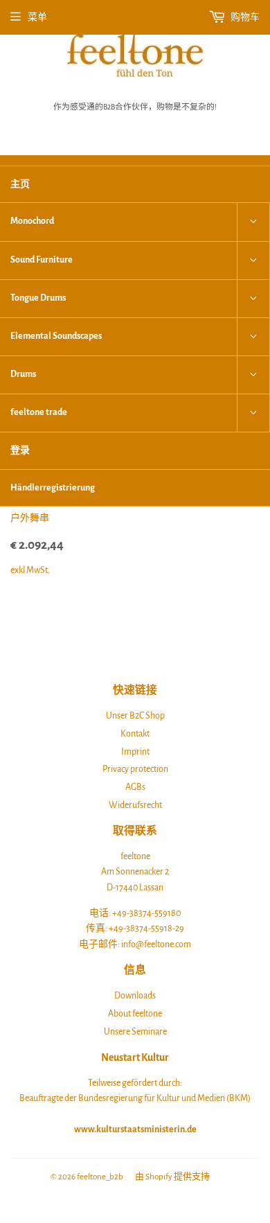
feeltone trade (38, 412)
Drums (23, 374)
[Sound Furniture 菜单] (253, 260)
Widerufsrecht (135, 805)
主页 (20, 184)
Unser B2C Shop (135, 716)
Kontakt (135, 734)
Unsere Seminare (135, 1032)
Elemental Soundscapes (56, 336)
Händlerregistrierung (52, 488)
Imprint (135, 752)
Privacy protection (135, 769)
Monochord (32, 221)
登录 (20, 450)
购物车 (244, 17)
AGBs (135, 787)
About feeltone (135, 1014)
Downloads (135, 996)
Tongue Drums (38, 298)
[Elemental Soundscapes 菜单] (253, 336)
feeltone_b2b (100, 1176)
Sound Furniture (41, 260)
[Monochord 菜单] (253, 221)
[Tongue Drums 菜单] (253, 298)
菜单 (37, 17)
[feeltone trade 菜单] (253, 413)
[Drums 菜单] (253, 375)
